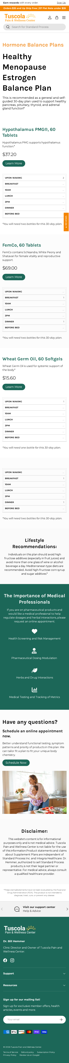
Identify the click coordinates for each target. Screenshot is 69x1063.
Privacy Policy (9, 1055)
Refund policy (27, 1052)
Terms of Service (10, 1052)
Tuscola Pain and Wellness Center (26, 1047)
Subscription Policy (46, 1052)
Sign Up (61, 2)
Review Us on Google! (29, 1055)
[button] (56, 17)
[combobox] (34, 27)
